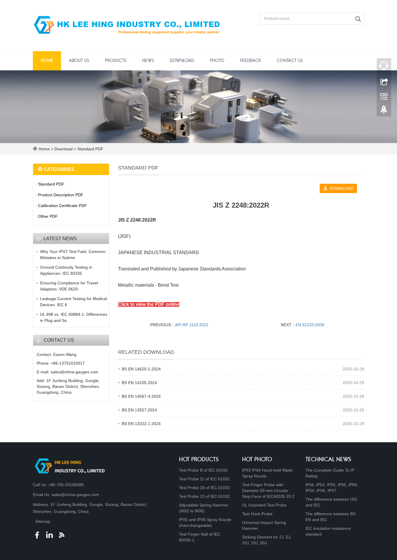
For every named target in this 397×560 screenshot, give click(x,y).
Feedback (250, 61)
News (148, 61)
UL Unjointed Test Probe (264, 505)
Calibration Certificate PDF (62, 205)
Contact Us (290, 61)
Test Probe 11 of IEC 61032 (204, 479)
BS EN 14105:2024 (139, 382)
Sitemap (42, 521)
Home (47, 61)
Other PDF (48, 216)
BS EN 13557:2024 (139, 410)
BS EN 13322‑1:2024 (141, 423)
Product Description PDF (60, 194)
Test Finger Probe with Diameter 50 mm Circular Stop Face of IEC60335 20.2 (268, 490)
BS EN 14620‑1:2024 (141, 369)
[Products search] (359, 19)
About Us (79, 61)
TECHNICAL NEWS (328, 459)
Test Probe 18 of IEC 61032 (204, 487)
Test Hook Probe (257, 513)
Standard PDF (89, 149)
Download (182, 61)
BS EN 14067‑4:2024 (141, 396)
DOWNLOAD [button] (340, 188)
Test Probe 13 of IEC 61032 (204, 496)
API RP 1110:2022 (191, 324)
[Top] (384, 111)
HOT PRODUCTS (199, 459)
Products (115, 61)
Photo (217, 61)
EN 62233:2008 (310, 324)
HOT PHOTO (257, 459)
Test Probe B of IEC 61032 (203, 470)
